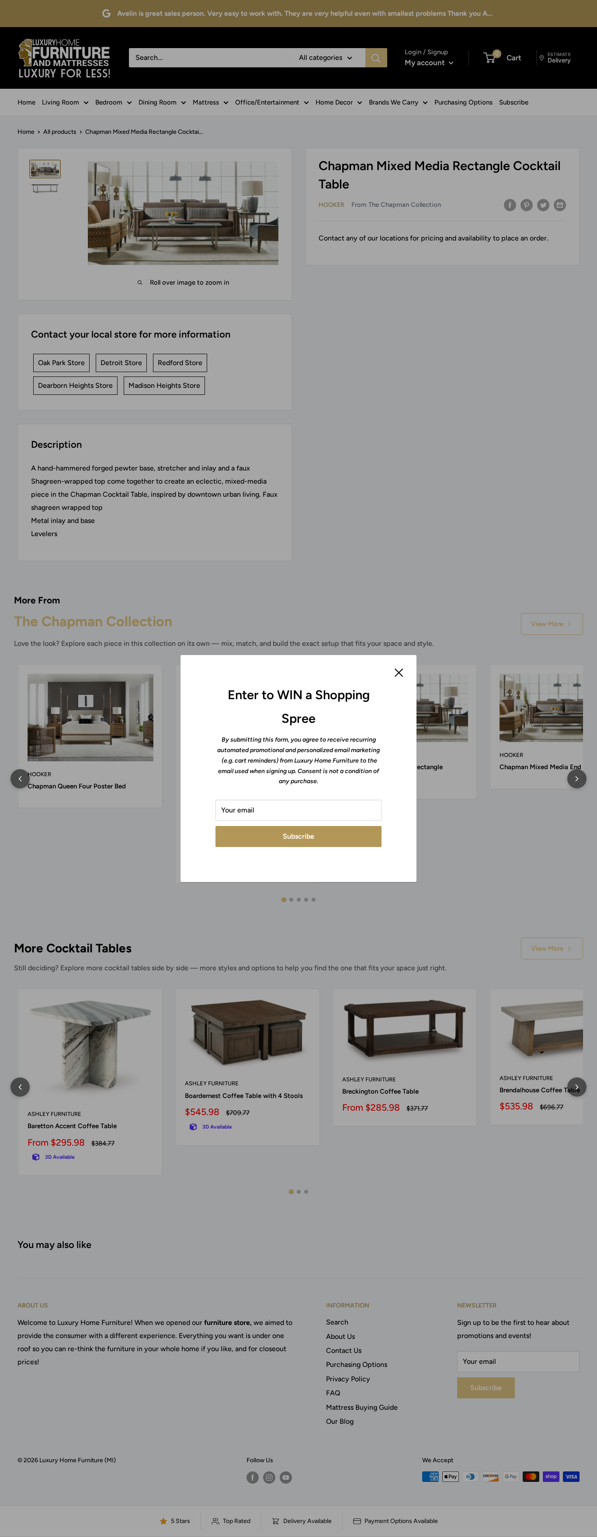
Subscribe (298, 836)
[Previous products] (20, 778)
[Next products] (577, 778)
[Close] (399, 672)
